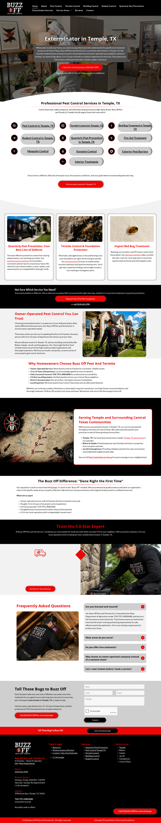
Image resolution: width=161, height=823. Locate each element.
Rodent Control (92, 759)
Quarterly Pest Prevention (96, 747)
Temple (122, 747)
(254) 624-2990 (21, 772)
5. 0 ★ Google (58, 757)
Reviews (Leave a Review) (63, 750)
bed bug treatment (133, 255)
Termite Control (92, 753)
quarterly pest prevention (18, 261)
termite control (71, 261)
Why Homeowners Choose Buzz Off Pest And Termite (71, 363)
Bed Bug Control (92, 756)
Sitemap (97, 820)
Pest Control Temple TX (95, 750)
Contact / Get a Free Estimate (65, 753)
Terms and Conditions (125, 820)
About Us (57, 747)
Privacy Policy (109, 820)
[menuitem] (35, 6)
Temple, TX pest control (134, 438)
